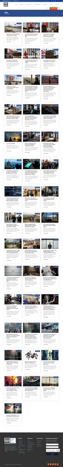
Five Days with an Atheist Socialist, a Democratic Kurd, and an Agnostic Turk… (31, 307)
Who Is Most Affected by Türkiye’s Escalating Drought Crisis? (31, 199)
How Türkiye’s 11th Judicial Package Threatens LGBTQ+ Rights (49, 225)
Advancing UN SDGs (31, 444)
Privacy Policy (20, 444)
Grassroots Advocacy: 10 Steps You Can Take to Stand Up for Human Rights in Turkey (13, 336)
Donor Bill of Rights (21, 452)
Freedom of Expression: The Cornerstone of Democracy (12, 415)
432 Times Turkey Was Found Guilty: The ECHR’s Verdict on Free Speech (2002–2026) (13, 117)
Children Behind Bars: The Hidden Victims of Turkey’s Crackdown (12, 363)
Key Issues (45, 4)
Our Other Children (10, 143)
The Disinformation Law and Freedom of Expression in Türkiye (31, 61)
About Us (22, 4)
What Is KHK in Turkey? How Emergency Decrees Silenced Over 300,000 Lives (50, 279)
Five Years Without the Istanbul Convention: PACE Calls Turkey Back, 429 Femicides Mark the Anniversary (49, 89)
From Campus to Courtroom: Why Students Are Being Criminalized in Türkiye (50, 172)
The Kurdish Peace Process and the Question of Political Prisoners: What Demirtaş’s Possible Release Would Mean (31, 89)
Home (16, 4)
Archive (56, 4)
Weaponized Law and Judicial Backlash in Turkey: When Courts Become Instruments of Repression (49, 307)
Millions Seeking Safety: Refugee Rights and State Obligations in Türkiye (30, 225)
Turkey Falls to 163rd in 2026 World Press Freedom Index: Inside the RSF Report (49, 117)
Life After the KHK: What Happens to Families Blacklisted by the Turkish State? (12, 307)
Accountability (30, 442)
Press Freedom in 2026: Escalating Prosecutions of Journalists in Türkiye (12, 225)
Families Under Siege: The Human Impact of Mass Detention (49, 363)
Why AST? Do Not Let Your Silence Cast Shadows (30, 362)
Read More (28, 69)
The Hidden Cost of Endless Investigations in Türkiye (49, 61)
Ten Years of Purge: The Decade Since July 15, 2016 (12, 61)
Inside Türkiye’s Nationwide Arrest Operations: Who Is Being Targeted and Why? (12, 199)
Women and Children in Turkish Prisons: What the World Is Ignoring (30, 279)
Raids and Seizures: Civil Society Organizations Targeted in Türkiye (30, 144)
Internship (38, 442)
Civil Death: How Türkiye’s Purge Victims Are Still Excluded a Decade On (49, 35)
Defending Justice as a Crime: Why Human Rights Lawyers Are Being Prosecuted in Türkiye (49, 145)
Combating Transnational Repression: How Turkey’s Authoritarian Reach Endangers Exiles (49, 336)
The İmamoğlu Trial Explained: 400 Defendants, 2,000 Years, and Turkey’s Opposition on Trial (31, 117)
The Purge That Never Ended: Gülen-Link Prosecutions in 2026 (31, 35)
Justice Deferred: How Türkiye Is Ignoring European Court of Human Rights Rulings (13, 252)
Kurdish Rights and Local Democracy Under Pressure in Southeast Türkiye (31, 252)
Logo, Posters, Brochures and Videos (30, 449)
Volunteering (39, 440)
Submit (52, 454)
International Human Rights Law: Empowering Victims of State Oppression (31, 389)
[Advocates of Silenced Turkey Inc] (13, 440)
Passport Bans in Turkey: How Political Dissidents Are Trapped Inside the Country (49, 252)
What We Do (29, 4)
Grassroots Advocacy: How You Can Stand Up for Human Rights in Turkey (12, 389)
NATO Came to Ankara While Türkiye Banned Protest (13, 34)
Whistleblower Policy (22, 449)
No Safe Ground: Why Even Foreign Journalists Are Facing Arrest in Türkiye (12, 172)
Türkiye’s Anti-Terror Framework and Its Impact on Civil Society (12, 88)
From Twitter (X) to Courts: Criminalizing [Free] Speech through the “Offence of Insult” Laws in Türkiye (31, 172)
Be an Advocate (37, 4)
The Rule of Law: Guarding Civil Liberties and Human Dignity (49, 389)
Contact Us (39, 444)
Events (51, 4)
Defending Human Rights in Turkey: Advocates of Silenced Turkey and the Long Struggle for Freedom (31, 336)
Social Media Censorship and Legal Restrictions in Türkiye (49, 199)
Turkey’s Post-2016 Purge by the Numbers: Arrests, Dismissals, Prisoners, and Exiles (12, 279)
